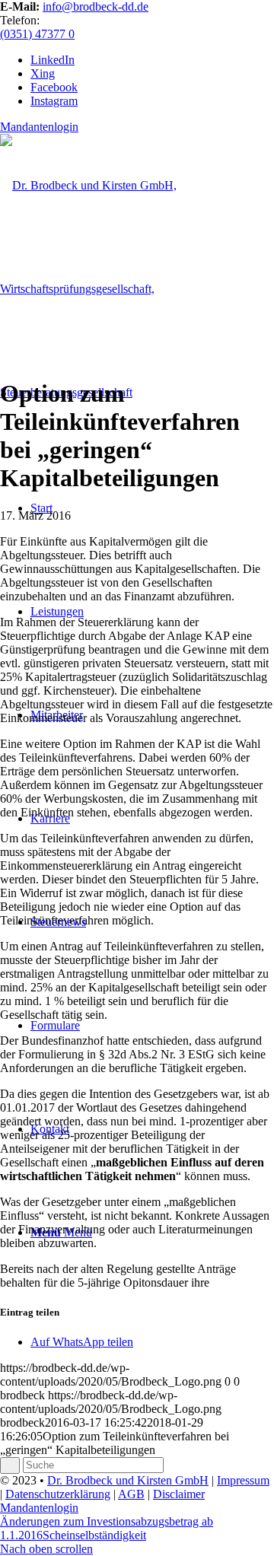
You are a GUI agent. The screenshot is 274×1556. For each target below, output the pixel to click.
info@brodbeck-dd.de (95, 6)
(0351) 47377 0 (37, 33)
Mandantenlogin (39, 126)
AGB (131, 1494)
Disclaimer (179, 1494)
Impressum (243, 1480)
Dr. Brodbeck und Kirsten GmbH (128, 1480)
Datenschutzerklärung (57, 1494)
